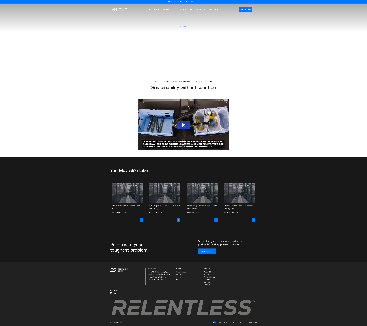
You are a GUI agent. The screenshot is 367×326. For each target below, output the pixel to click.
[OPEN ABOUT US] (217, 9)
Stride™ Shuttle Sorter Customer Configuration (238, 207)
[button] (183, 125)
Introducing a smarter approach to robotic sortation (202, 207)
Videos (178, 277)
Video (183, 26)
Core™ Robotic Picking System (159, 272)
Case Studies (181, 272)
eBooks (179, 274)
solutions (152, 269)
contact (207, 284)
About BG (207, 272)
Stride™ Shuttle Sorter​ (156, 279)
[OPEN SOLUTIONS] (158, 9)
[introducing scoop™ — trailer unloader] (198, 1)
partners (207, 274)
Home (157, 81)
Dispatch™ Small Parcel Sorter (159, 274)
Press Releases (209, 277)
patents (207, 279)
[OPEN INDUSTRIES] (172, 9)
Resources (166, 81)
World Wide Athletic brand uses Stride (126, 207)
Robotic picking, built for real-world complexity (164, 207)
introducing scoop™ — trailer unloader (182, 2)
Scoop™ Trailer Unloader (157, 277)
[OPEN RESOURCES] (204, 9)
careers (207, 282)
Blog (178, 279)
